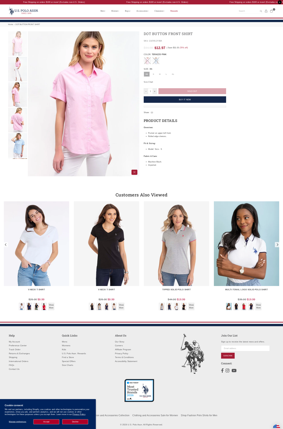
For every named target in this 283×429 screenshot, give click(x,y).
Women (114, 11)
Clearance (158, 11)
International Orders (18, 361)
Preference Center (18, 345)
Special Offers (69, 361)
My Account (14, 341)
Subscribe (227, 356)
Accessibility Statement (126, 361)
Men (102, 11)
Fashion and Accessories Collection (110, 415)
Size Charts (67, 365)
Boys (127, 11)
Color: (155, 54)
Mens (64, 341)
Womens (66, 345)
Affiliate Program (123, 349)
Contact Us (14, 369)
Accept (46, 422)
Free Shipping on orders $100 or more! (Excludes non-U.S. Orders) (49, 2)
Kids (64, 349)
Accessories (142, 11)
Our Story (119, 341)
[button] (5, 244)
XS (146, 74)
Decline (75, 422)
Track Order (14, 349)
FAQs (11, 365)
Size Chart (148, 82)
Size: (148, 69)
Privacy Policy (79, 414)
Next (136, 103)
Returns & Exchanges (19, 353)
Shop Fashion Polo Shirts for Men (199, 415)
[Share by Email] (152, 112)
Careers (119, 345)
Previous (30, 103)
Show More (51, 306)
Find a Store (68, 357)
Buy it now (185, 100)
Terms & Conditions (124, 357)
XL (173, 74)
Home (10, 24)
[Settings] (266, 11)
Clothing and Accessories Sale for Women (155, 415)
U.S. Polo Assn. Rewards (74, 353)
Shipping (13, 357)
